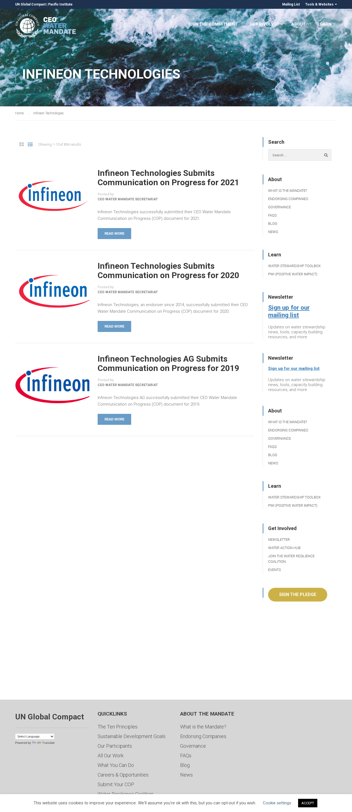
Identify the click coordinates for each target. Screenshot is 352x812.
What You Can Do (116, 765)
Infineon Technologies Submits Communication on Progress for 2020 (168, 270)
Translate (48, 742)
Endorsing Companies (288, 199)
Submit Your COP (116, 784)
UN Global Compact (30, 4)
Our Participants (115, 746)
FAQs (272, 215)
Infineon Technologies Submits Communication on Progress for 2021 (168, 177)
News (273, 232)
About (298, 24)
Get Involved (264, 24)
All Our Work (110, 755)
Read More (114, 233)
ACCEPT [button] (307, 803)
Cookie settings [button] (277, 802)
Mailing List (291, 4)
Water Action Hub (284, 548)
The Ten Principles (118, 727)
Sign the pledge (297, 594)
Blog (272, 223)
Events (274, 570)
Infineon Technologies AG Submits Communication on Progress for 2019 (168, 363)
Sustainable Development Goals (132, 736)
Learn (324, 24)
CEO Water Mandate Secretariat (128, 199)
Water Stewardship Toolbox (294, 266)
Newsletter (279, 539)
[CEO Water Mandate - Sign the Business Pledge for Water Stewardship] (46, 27)
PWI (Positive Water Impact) (292, 274)
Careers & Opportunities (123, 775)
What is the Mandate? (287, 191)
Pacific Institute (60, 4)
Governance (279, 207)
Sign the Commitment (213, 24)
